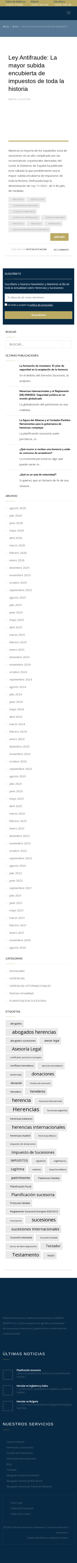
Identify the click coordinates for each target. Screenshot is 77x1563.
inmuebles (36, 223)
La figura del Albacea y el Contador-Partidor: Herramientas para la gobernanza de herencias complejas (45, 424)
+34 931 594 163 (62, 4)
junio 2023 (16, 791)
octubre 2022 (18, 851)
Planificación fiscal (20, 1186)
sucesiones (44, 1219)
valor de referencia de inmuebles (30, 229)
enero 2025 (16, 649)
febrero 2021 (18, 925)
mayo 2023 (16, 798)
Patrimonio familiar (49, 1178)
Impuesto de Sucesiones (33, 1152)
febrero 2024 (18, 731)
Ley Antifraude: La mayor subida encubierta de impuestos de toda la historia (36, 73)
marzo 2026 (17, 545)
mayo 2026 (16, 530)
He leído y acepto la (30, 304)
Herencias (26, 1109)
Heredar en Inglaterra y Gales (32, 1385)
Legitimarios (60, 1160)
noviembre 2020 (20, 940)
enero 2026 (16, 560)
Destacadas (17, 971)
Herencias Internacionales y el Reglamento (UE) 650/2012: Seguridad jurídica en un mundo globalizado (44, 395)
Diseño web (33, 1537)
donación (16, 1083)
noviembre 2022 (20, 843)
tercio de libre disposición (23, 1246)
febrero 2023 (18, 821)
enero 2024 (16, 739)
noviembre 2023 (20, 754)
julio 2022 (15, 873)
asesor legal (37, 199)
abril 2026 (15, 538)
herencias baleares (21, 1118)
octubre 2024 (18, 672)
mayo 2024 (16, 709)
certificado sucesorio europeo (25, 1057)
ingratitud (41, 1160)
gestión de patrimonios (25, 217)
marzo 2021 (17, 918)
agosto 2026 (17, 508)
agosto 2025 (17, 597)
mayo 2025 (16, 620)
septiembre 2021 (20, 888)
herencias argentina (57, 1110)
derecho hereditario (52, 1065)
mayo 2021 (16, 910)
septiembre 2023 (20, 769)
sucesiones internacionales (35, 1229)
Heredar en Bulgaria (27, 1401)
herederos (37, 1091)
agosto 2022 (17, 865)
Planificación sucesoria (33, 1194)
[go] (66, 344)
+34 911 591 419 (39, 4)
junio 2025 (16, 612)
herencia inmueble (55, 217)
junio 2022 (16, 880)
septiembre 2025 (20, 590)
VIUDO (51, 1255)
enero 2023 (16, 828)
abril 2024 (15, 716)
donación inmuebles (24, 211)
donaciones (43, 1074)
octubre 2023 (18, 761)
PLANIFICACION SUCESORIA (27, 1000)
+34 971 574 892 (14, 4)
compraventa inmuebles (25, 205)
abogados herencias (34, 1032)
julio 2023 (15, 784)
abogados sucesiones (23, 1040)
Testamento (25, 1254)
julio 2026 (15, 515)
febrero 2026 (18, 553)
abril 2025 (15, 627)
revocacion (16, 1220)
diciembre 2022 (19, 836)
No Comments (61, 249)
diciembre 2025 (19, 567)
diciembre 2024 (19, 657)
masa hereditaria (57, 1169)
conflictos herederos (22, 1065)
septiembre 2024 (20, 679)
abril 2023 (15, 806)
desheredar (16, 1074)
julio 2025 (15, 605)
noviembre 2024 (20, 664)
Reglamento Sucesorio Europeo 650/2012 (34, 1211)
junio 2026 (16, 523)
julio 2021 (15, 895)
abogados (18, 199)
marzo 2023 (17, 813)
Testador (53, 1246)
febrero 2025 (18, 642)
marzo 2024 (17, 724)
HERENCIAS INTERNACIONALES (30, 986)
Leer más (59, 237)
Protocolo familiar (20, 1203)
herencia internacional (50, 1101)
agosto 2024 (17, 687)
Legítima (17, 1169)
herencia (21, 1100)
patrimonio (54, 223)
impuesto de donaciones (23, 1144)
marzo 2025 (17, 635)
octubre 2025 (18, 582)
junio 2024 (16, 702)
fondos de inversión (40, 1083)
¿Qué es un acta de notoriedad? (37, 474)
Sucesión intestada (21, 1237)
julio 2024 (15, 694)
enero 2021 (16, 932)
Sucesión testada (48, 1237)
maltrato (36, 1169)
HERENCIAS (17, 978)
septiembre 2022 (20, 858)
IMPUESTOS (18, 223)
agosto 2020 (17, 947)
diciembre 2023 (19, 746)
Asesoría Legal (26, 1049)
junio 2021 (16, 903)
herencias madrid (20, 1135)
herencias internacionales (38, 1127)
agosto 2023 (17, 776)
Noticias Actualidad (36, 249)
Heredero (15, 1091)
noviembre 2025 (20, 575)
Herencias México (47, 1135)
